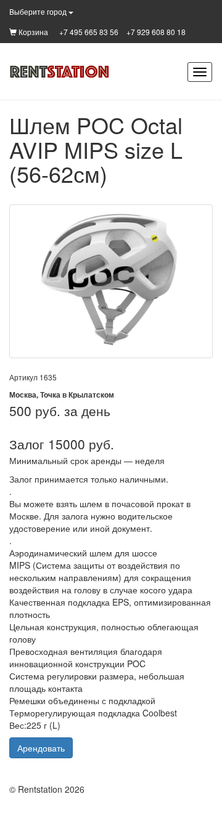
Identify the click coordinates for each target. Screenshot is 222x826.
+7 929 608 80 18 (156, 31)
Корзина (32, 31)
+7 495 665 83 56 (88, 31)
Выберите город (38, 11)
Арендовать (41, 748)
